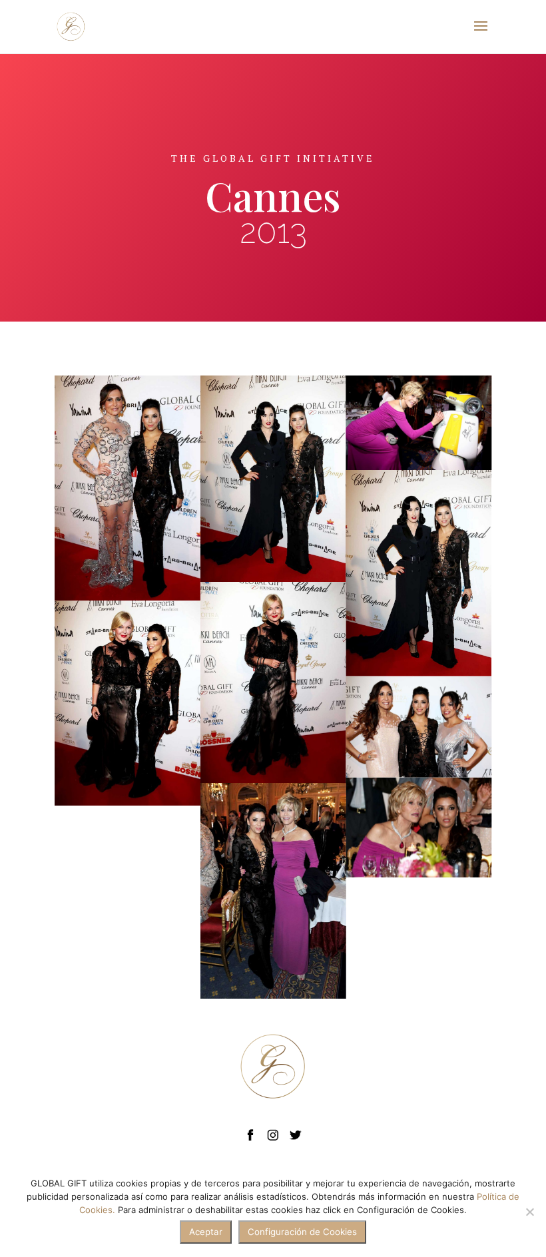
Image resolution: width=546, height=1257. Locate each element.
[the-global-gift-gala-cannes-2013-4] (273, 891)
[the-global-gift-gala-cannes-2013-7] (273, 682)
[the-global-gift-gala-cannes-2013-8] (127, 703)
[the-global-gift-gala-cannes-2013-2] (418, 828)
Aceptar (205, 1231)
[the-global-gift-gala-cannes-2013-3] (418, 423)
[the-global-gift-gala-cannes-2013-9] (273, 479)
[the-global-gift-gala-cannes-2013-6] (127, 488)
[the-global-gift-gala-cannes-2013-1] (418, 727)
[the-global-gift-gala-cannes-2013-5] (418, 573)
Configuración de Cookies (302, 1231)
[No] (529, 1211)
